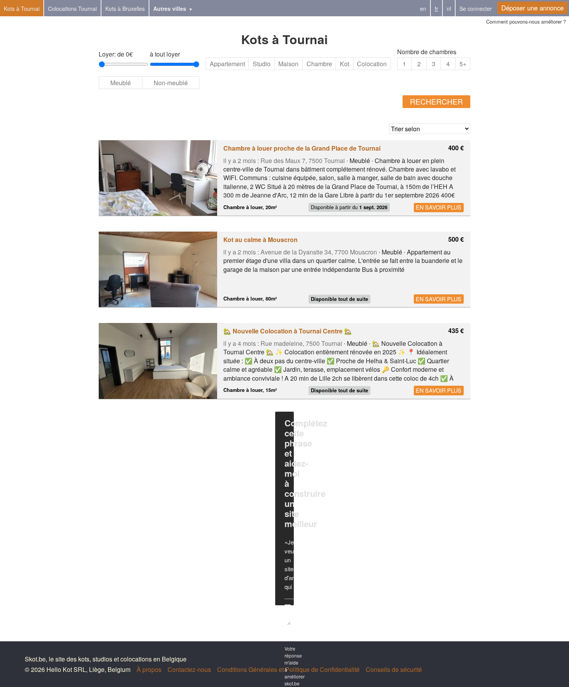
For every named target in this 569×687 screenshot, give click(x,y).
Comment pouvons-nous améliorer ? (526, 21)
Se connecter (475, 8)
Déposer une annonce (532, 7)
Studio (262, 63)
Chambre (319, 63)
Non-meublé (171, 82)
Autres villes (169, 8)
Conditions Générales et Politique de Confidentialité (288, 669)
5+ (462, 63)
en (423, 8)
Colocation (372, 63)
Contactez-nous (189, 669)
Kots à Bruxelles (125, 8)
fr (436, 8)
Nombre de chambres (426, 51)
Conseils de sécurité (394, 669)
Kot (344, 63)
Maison (288, 63)
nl (449, 8)
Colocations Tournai (72, 8)
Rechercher (436, 101)
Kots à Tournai (21, 8)
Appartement (227, 63)
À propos (149, 669)
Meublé (120, 82)
